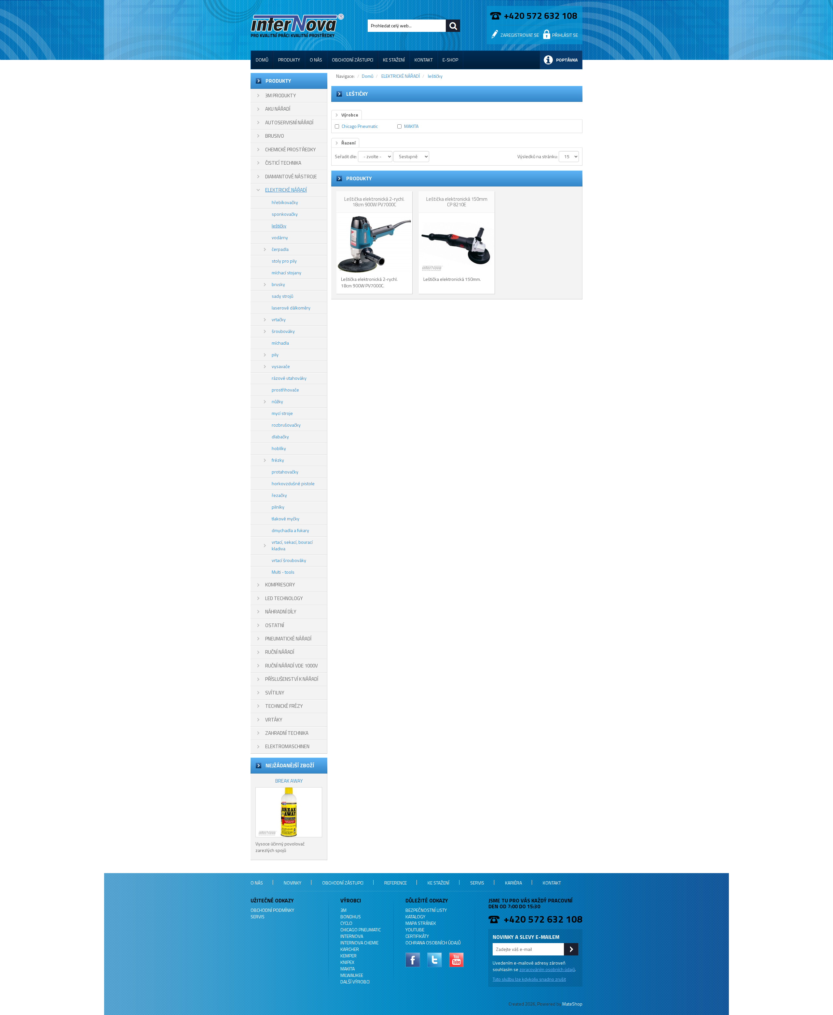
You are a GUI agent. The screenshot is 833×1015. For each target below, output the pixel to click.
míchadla (280, 342)
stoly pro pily (284, 260)
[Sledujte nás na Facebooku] (412, 960)
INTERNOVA (351, 936)
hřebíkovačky (285, 202)
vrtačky (279, 319)
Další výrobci (355, 981)
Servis (477, 882)
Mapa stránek (420, 923)
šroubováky (283, 331)
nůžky (277, 401)
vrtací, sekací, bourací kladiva (292, 545)
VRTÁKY (273, 719)
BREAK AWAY (289, 781)
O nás (316, 59)
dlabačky (280, 436)
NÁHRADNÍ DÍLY (280, 611)
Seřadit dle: (346, 156)
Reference (395, 882)
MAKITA (411, 126)
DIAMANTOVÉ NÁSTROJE (291, 176)
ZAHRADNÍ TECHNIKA (286, 733)
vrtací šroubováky (289, 560)
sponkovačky (285, 214)
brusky (278, 284)
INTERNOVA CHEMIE (359, 942)
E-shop (450, 59)
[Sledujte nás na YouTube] (456, 960)
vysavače (281, 366)
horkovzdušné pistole (293, 483)
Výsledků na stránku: (537, 156)
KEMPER (348, 955)
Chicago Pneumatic (360, 126)
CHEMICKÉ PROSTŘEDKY (290, 149)
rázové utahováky (289, 378)
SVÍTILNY (274, 692)
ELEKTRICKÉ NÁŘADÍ (286, 190)
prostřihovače (285, 389)
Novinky (292, 882)
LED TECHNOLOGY (284, 598)
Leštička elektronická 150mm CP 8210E (456, 201)
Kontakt (424, 59)
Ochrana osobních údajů (433, 942)
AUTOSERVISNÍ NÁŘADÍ (289, 122)
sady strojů (282, 296)
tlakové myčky (285, 518)
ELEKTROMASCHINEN (287, 746)
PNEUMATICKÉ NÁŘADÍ (288, 638)
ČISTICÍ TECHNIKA (283, 163)
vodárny (280, 237)
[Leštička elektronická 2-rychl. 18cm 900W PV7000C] (374, 244)
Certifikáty (417, 936)
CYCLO (346, 923)
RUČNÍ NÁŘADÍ (279, 652)
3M (343, 910)
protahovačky (285, 471)
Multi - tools (283, 572)
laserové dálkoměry (291, 307)
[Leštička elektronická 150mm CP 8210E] (456, 244)
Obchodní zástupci (352, 59)
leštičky (279, 225)
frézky (278, 460)
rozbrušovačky (286, 424)
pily (275, 354)
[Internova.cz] (299, 24)
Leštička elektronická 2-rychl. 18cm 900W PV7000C (374, 201)
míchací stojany (286, 272)
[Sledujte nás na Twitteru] (434, 960)
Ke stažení (394, 59)
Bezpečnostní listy (426, 910)
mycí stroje (282, 413)
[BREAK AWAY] (289, 812)
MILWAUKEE (351, 975)
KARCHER (349, 949)
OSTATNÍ (274, 625)
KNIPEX (347, 962)
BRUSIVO (274, 136)
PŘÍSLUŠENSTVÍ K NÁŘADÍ (291, 679)
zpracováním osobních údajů (547, 969)
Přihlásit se (565, 35)
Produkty (289, 59)
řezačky (279, 495)
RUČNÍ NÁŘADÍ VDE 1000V (291, 665)
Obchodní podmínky (272, 910)
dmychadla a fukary (290, 530)
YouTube (414, 929)
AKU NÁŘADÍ (277, 109)
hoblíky (279, 448)
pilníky (278, 506)
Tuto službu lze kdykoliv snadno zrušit (529, 979)
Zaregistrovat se (519, 35)
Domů (262, 59)
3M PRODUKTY (280, 95)
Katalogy (415, 916)
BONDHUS (350, 916)
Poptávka (567, 59)
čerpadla (280, 249)
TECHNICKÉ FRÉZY (284, 706)
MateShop (572, 1003)
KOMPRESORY (280, 584)
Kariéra (513, 882)
